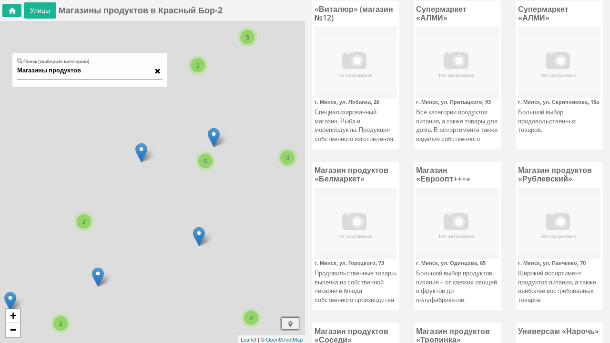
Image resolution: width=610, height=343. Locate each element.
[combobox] (85, 70)
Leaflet (248, 339)
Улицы (40, 10)
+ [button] (13, 316)
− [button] (13, 330)
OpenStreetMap (284, 339)
